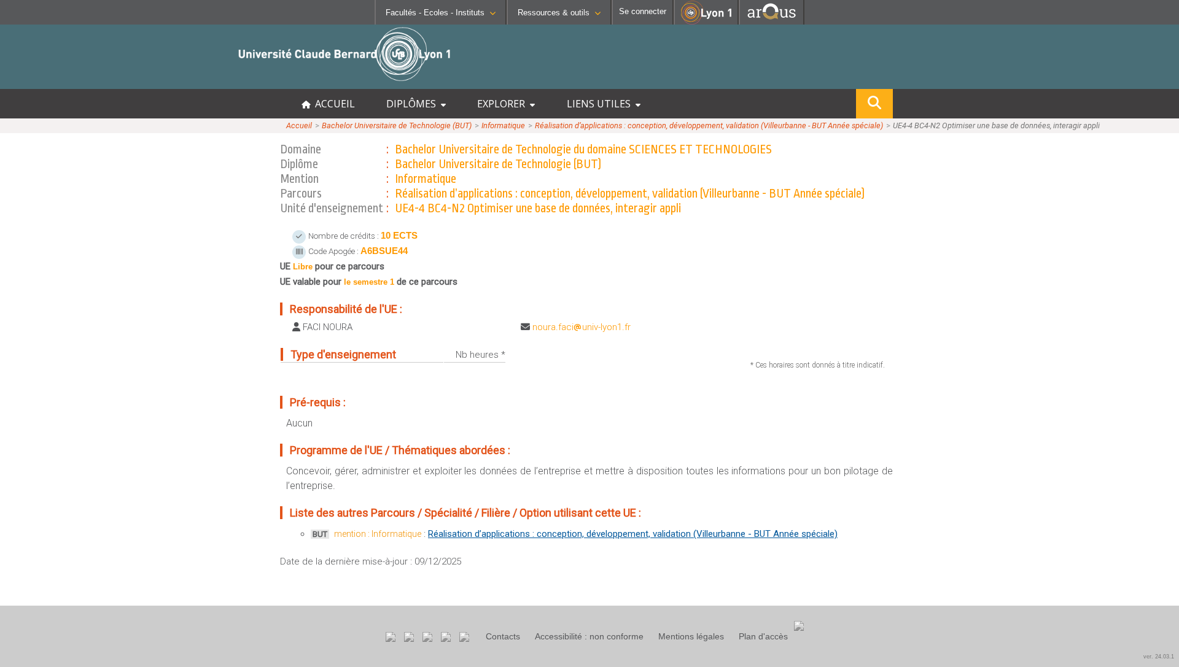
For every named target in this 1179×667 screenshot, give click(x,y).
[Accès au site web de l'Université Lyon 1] (706, 22)
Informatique (503, 125)
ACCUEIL (332, 103)
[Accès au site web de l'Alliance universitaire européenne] (771, 21)
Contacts (503, 636)
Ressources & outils (554, 12)
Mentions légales (691, 636)
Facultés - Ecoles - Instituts (435, 12)
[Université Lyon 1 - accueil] (108, 82)
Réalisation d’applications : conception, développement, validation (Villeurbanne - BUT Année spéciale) (709, 125)
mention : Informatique (377, 534)
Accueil (299, 125)
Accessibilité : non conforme (589, 636)
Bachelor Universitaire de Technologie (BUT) (397, 125)
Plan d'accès (763, 636)
